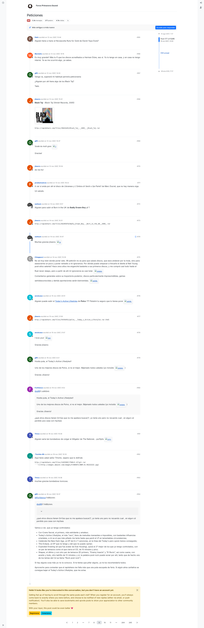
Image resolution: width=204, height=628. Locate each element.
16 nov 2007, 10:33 (60, 454)
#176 (138, 296)
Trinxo (37, 434)
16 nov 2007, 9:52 (58, 388)
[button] (3, 625)
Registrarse (34, 613)
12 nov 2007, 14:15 (57, 54)
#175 (138, 257)
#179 (138, 358)
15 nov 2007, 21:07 (58, 332)
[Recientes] (3, 3)
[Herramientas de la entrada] (138, 47)
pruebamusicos (40, 183)
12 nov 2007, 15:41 (55, 99)
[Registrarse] (201, 7)
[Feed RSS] (68, 20)
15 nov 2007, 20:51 (58, 296)
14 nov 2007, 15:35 (59, 257)
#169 (138, 141)
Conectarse (46, 613)
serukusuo (39, 296)
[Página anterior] (67, 622)
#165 (138, 37)
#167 (138, 73)
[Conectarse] (201, 3)
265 (130, 623)
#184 (138, 494)
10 (105, 623)
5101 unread (165, 53)
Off (29, 20)
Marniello (38, 54)
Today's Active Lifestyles (66, 301)
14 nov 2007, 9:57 (56, 204)
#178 (138, 332)
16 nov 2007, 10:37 (53, 494)
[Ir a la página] (83, 622)
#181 (138, 434)
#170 (138, 166)
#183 (138, 478)
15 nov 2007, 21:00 (56, 316)
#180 (138, 388)
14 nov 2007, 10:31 (55, 220)
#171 (138, 183)
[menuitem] (201, 3)
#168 (138, 99)
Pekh (36, 37)
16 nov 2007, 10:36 (55, 478)
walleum (38, 204)
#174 (138, 237)
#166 (138, 54)
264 (123, 623)
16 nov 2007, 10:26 (55, 434)
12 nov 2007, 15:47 (53, 141)
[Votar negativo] (133, 47)
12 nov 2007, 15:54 (56, 166)
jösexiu (37, 99)
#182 (138, 454)
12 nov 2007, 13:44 (54, 37)
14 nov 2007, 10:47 (57, 237)
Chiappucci (39, 257)
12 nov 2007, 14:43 (53, 73)
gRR (36, 73)
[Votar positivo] (125, 47)
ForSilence (39, 388)
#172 (138, 204)
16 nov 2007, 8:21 (53, 358)
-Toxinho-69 (39, 454)
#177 (138, 316)
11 (110, 623)
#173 (138, 220)
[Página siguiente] (137, 622)
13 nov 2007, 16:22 (62, 183)
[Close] (137, 590)
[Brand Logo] (31, 5)
